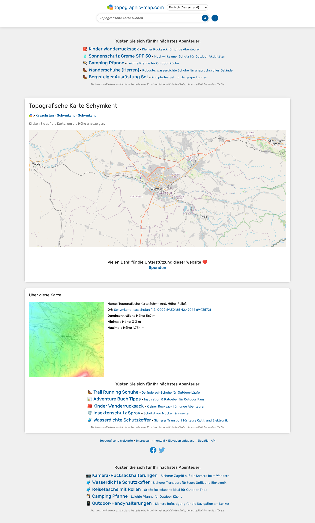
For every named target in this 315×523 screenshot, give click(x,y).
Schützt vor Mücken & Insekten (167, 413)
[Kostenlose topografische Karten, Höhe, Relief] (30, 115)
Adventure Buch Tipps (117, 399)
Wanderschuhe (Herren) (114, 70)
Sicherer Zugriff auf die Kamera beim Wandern (195, 476)
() (162, 310)
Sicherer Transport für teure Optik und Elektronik (191, 420)
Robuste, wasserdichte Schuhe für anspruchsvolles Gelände (187, 70)
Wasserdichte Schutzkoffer (122, 420)
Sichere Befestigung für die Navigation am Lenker (192, 504)
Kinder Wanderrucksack (114, 49)
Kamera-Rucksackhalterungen (125, 475)
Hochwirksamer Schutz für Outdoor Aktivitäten (189, 56)
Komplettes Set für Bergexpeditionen (179, 77)
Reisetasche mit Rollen (116, 489)
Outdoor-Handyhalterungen (122, 503)
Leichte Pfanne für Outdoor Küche (153, 63)
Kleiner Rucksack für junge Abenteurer (171, 49)
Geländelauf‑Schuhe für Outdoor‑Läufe (171, 392)
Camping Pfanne (106, 62)
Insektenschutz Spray (116, 412)
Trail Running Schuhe (115, 392)
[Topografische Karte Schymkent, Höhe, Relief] (66, 339)
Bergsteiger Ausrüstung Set (118, 76)
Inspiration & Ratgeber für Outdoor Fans (174, 399)
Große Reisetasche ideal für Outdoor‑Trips (175, 490)
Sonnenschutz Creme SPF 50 (120, 56)
